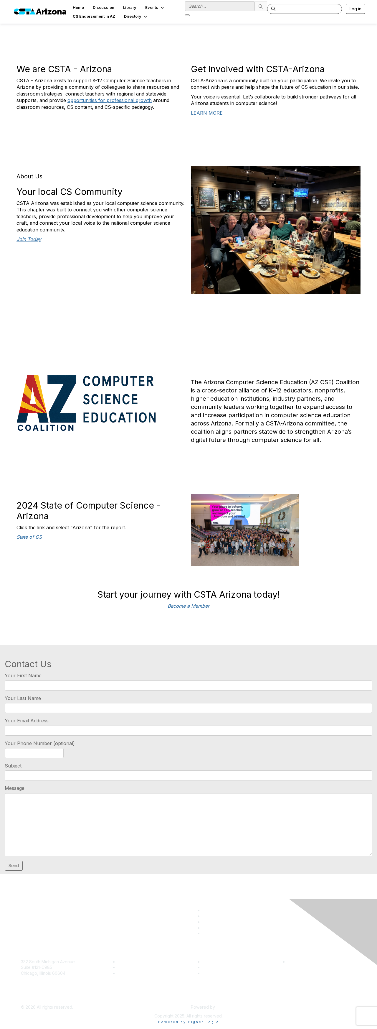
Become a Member (188, 606)
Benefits (126, 967)
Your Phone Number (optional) (40, 743)
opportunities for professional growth (109, 100)
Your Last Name (23, 698)
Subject (13, 766)
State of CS (29, 537)
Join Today (28, 239)
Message (14, 788)
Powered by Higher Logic (188, 1022)
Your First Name (23, 675)
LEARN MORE (207, 113)
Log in (355, 8)
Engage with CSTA (136, 973)
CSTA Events (215, 961)
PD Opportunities (219, 967)
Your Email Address (27, 721)
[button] (155, 7)
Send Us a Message (40, 998)
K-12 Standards (217, 973)
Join (122, 961)
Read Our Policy (303, 961)
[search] (260, 6)
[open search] (187, 15)
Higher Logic (228, 1007)
